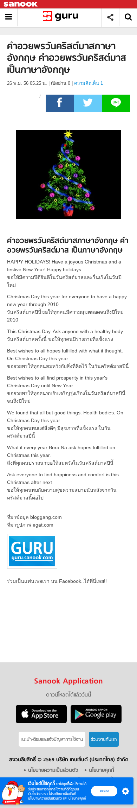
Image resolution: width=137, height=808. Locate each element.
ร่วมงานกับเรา (104, 739)
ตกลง (104, 791)
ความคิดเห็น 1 (88, 83)
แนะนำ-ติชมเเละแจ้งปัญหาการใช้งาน (52, 739)
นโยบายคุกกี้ (77, 798)
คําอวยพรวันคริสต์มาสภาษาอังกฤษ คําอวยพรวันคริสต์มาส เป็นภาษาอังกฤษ (68, 246)
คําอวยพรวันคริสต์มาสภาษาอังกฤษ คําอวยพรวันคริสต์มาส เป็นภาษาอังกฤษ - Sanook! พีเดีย (62, 17)
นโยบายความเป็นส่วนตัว (45, 798)
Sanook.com (21, 4)
